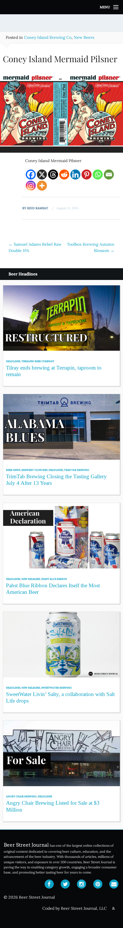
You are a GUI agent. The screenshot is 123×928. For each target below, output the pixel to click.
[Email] (109, 174)
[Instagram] (31, 186)
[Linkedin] (75, 174)
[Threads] (53, 174)
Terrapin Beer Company (37, 361)
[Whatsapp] (98, 174)
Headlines (13, 361)
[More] (42, 186)
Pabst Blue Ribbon (54, 578)
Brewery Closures (34, 469)
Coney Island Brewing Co (48, 37)
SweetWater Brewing (56, 687)
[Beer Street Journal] (61, 7)
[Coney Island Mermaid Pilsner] (61, 112)
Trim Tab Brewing (76, 469)
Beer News (13, 469)
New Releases (30, 578)
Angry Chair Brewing (21, 796)
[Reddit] (64, 174)
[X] (42, 174)
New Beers (84, 37)
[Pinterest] (87, 174)
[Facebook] (31, 174)
